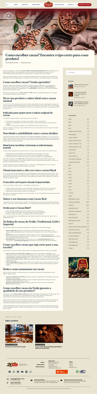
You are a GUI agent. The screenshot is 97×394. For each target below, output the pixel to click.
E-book (71, 193)
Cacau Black (72, 150)
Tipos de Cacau (73, 239)
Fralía (10, 294)
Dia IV (70, 183)
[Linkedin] (17, 371)
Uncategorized (73, 242)
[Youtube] (22, 371)
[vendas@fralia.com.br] (19, 379)
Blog (69, 4)
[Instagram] (13, 371)
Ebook (70, 196)
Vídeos (71, 248)
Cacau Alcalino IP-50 (75, 144)
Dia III (70, 177)
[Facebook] (9, 371)
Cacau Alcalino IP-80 (75, 147)
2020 (70, 119)
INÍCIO (42, 362)
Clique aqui (36, 307)
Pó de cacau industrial (53, 362)
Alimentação (72, 134)
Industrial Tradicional (75, 211)
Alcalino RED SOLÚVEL (75, 131)
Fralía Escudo (59, 4)
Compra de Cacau (26, 62)
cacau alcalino (52, 136)
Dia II (70, 171)
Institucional (72, 214)
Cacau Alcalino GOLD (75, 140)
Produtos (25, 4)
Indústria (71, 205)
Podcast (71, 365)
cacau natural (8, 104)
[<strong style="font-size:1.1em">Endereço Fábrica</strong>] (45, 381)
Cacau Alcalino (73, 137)
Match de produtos (53, 366)
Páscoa (71, 223)
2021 (70, 125)
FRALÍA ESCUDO (40, 367)
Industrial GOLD (73, 208)
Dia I (70, 165)
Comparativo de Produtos (54, 368)
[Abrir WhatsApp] (93, 390)
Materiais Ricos (73, 367)
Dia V (70, 187)
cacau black (7, 173)
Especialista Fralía (74, 199)
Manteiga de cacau (74, 220)
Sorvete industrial (74, 236)
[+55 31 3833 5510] (19, 383)
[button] (7, 4)
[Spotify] (26, 371)
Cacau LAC (72, 153)
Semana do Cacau (74, 230)
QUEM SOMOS (40, 364)
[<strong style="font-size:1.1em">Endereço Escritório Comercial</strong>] (75, 381)
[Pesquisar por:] (79, 72)
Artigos (71, 363)
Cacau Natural (73, 156)
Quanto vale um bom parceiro (78, 227)
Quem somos (36, 4)
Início (16, 4)
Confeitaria (51, 365)
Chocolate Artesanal (75, 159)
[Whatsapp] (30, 371)
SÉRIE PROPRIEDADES (75, 233)
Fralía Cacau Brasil (74, 202)
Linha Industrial (73, 217)
